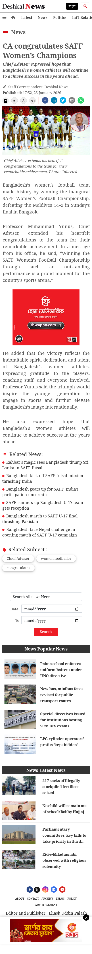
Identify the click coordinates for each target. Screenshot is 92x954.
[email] (71, 100)
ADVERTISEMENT (46, 905)
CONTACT (33, 898)
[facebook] (45, 100)
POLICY (72, 898)
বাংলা (72, 6)
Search (46, 631)
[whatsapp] (80, 100)
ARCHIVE (47, 898)
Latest (26, 17)
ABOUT (19, 898)
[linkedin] (54, 100)
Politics (60, 17)
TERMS (60, 898)
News (43, 17)
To (17, 620)
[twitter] (63, 100)
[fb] (29, 889)
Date (14, 609)
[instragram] (44, 889)
